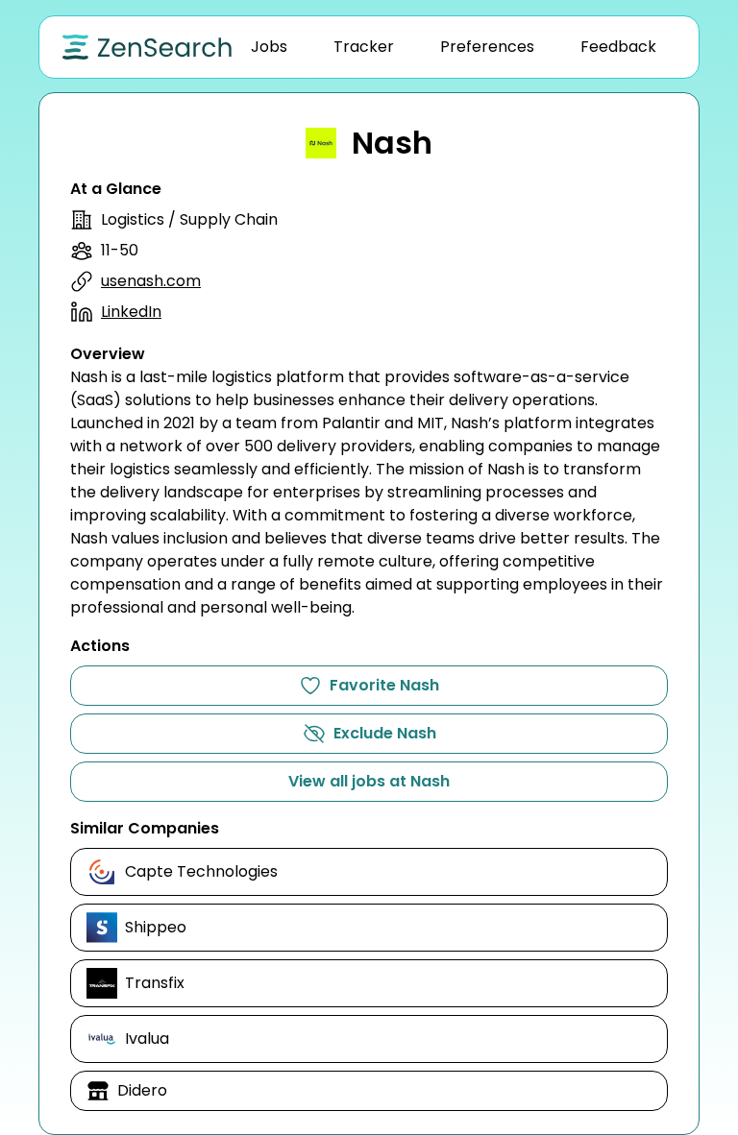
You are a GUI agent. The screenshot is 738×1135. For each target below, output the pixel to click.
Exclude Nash (384, 733)
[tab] (269, 47)
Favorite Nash (384, 685)
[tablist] (454, 47)
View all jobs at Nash (369, 781)
